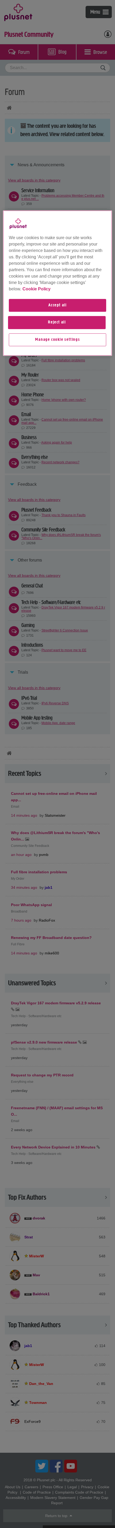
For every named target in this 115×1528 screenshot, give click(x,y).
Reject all (57, 322)
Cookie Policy (36, 289)
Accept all (57, 305)
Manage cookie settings (57, 340)
